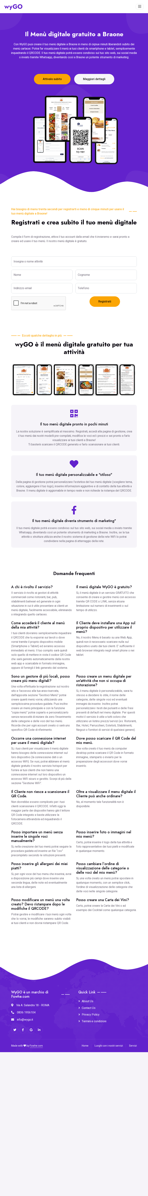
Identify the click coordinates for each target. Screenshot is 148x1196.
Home (85, 1046)
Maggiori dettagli (94, 79)
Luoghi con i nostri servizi (109, 1046)
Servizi (133, 1046)
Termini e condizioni (94, 1021)
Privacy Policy (90, 1014)
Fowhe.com (36, 1046)
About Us (87, 1001)
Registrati (104, 301)
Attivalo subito (52, 79)
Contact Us (88, 1008)
